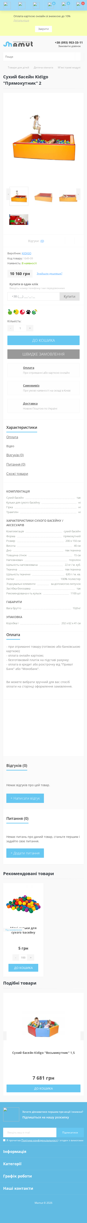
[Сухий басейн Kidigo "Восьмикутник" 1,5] (43, 1025)
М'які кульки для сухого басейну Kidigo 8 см (23, 932)
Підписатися (70, 1132)
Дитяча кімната (43, 67)
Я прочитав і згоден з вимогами (45, 1140)
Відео (10, 446)
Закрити (43, 29)
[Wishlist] (69, 240)
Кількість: (14, 321)
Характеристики (21, 427)
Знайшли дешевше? (49, 273)
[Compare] (79, 240)
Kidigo (26, 253)
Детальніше (21, 20)
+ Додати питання (25, 853)
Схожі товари (17, 473)
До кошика (43, 340)
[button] (36, 5)
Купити (69, 296)
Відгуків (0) (15, 455)
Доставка (30, 403)
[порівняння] (39, 897)
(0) (42, 241)
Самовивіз (31, 385)
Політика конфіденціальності (39, 1140)
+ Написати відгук (25, 798)
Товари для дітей (18, 67)
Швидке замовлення (43, 354)
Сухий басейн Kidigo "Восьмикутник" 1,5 (43, 1053)
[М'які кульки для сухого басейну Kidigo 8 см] (23, 903)
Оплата (28, 368)
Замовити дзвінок (69, 46)
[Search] (77, 56)
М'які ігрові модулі (69, 67)
